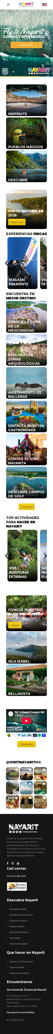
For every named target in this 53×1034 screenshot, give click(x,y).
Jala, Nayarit (14, 938)
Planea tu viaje (17, 222)
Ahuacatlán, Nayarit (18, 909)
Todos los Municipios (18, 943)
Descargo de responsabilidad (20, 1012)
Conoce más (26, 507)
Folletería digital (26, 744)
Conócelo (15, 625)
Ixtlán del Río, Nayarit (18, 932)
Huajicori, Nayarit (16, 926)
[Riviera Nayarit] (26, 886)
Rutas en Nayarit (16, 967)
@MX (23, 762)
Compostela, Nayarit (18, 920)
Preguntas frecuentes (19, 973)
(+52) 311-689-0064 (16, 876)
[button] (12, 773)
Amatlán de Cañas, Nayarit (21, 915)
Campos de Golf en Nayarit (21, 961)
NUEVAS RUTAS (26, 45)
